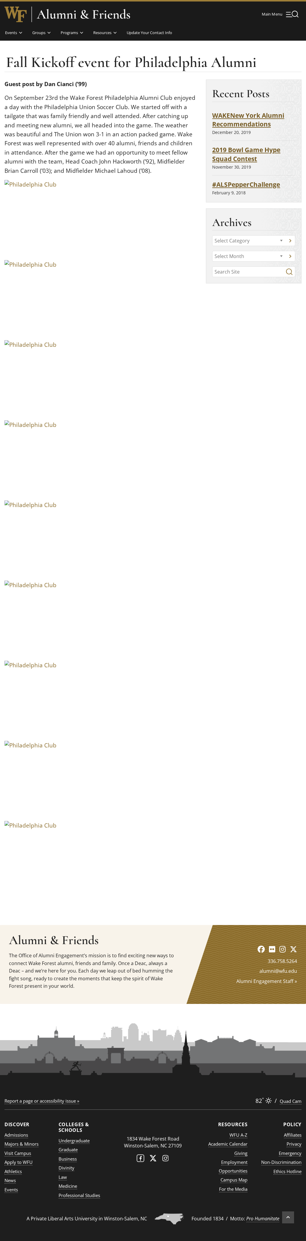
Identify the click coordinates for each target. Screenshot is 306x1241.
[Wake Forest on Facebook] (140, 1159)
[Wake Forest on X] (153, 1159)
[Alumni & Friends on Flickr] (272, 949)
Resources (102, 32)
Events (11, 32)
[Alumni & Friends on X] (293, 949)
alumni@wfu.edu (278, 971)
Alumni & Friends (84, 14)
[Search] (289, 272)
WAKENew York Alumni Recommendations (248, 120)
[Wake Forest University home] (15, 14)
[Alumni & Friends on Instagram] (282, 949)
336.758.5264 (282, 961)
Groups (38, 32)
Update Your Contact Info (149, 32)
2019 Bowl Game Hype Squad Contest (246, 154)
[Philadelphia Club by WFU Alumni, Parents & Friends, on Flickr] (52, 217)
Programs (69, 32)
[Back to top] (288, 1217)
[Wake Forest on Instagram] (165, 1159)
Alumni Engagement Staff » (266, 981)
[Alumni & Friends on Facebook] (261, 949)
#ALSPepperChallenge (246, 184)
